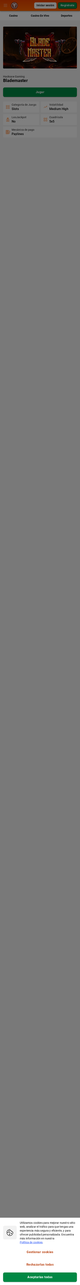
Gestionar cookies (40, 1252)
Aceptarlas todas (39, 1277)
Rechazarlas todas (40, 1264)
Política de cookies (31, 1242)
